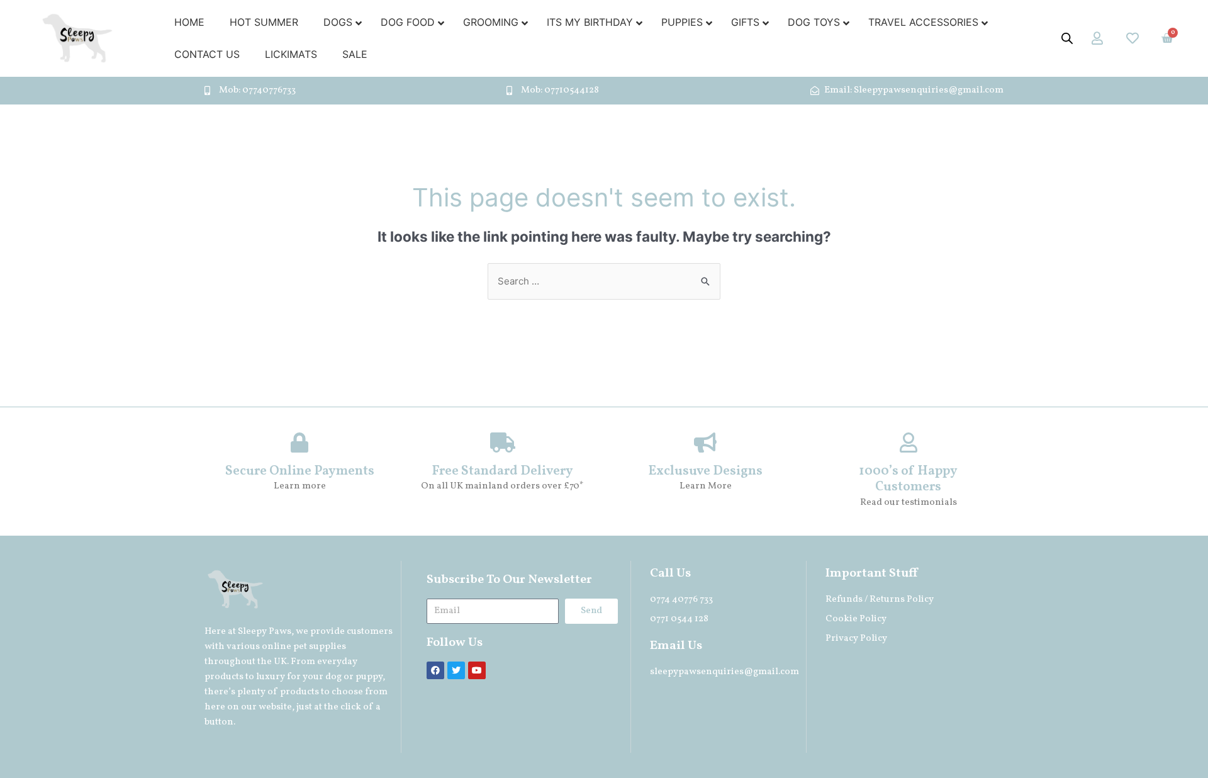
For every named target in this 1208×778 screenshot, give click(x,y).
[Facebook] (435, 670)
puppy (369, 677)
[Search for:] (604, 281)
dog (333, 677)
